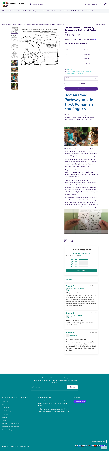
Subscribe (70, 233)
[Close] (84, 210)
